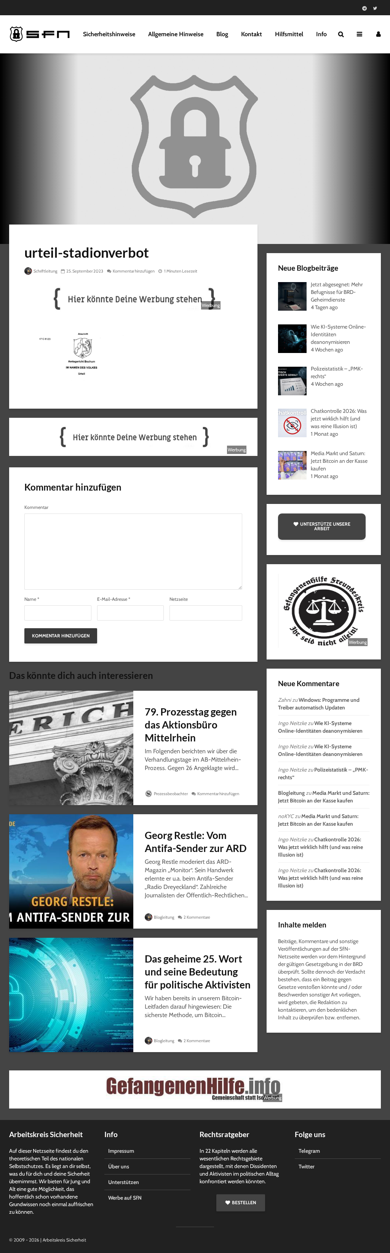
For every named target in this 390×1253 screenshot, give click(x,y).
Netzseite (178, 599)
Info (321, 34)
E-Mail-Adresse (113, 599)
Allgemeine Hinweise (175, 34)
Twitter (307, 1166)
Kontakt (251, 34)
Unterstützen (123, 1182)
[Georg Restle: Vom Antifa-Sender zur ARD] (71, 870)
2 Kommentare (197, 917)
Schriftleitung (45, 271)
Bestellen (244, 1202)
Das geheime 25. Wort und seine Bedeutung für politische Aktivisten (198, 972)
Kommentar (36, 507)
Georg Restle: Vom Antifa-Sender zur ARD (195, 841)
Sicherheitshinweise (109, 34)
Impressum (121, 1150)
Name (31, 599)
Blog (222, 34)
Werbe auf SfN (125, 1197)
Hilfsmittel (289, 34)
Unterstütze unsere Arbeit (325, 526)
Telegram (309, 1150)
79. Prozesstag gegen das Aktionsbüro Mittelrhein (191, 725)
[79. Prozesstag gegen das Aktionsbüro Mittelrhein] (71, 747)
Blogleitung (163, 917)
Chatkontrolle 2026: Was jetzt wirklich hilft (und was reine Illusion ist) (320, 847)
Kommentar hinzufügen (134, 271)
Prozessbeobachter (170, 793)
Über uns (118, 1166)
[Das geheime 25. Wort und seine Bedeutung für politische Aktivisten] (71, 994)
